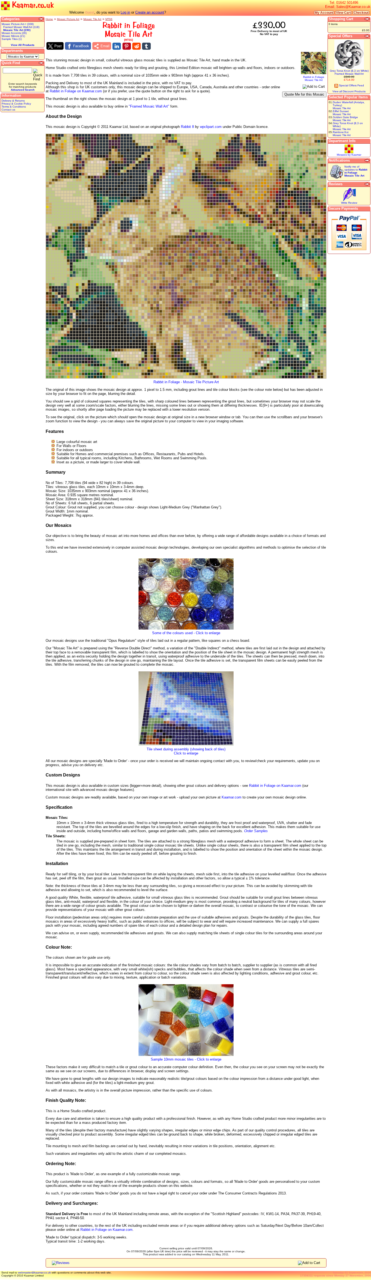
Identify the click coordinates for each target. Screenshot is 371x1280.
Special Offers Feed (351, 85)
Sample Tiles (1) (12, 38)
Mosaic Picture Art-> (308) (18, 24)
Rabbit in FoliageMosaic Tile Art (313, 78)
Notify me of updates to (355, 171)
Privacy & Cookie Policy (16, 103)
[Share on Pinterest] (126, 46)
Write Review (349, 202)
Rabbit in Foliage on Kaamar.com (76, 91)
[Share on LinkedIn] (116, 46)
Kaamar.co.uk (32, 5)
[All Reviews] (367, 184)
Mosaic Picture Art (68, 19)
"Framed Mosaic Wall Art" (149, 106)
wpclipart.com (211, 127)
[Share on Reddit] (136, 46)
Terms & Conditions (14, 106)
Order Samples (256, 831)
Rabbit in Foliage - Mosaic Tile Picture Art (186, 382)
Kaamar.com (231, 797)
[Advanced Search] (41, 63)
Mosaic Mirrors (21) (13, 35)
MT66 (108, 19)
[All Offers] (367, 36)
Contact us (8, 109)
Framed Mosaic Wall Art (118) (21, 27)
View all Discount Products (349, 91)
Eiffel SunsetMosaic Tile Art (342, 113)
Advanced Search (22, 89)
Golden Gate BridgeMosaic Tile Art (345, 119)
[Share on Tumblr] (146, 46)
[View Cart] (367, 19)
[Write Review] (349, 200)
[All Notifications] (367, 160)
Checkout (361, 12)
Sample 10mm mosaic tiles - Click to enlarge (186, 1059)
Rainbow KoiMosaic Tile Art (342, 134)
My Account (324, 12)
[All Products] (41, 19)
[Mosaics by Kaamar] (349, 152)
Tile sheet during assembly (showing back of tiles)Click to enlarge (186, 751)
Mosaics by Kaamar (349, 154)
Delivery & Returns (13, 100)
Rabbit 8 (187, 127)
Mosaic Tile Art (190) (16, 30)
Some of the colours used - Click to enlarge (186, 633)
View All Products (22, 44)
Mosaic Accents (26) (14, 33)
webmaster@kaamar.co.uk (34, 1272)
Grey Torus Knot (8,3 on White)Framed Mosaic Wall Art (349, 72)
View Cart (343, 12)
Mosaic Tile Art (92, 19)
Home (49, 19)
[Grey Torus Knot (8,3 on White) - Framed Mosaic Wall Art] (349, 68)
